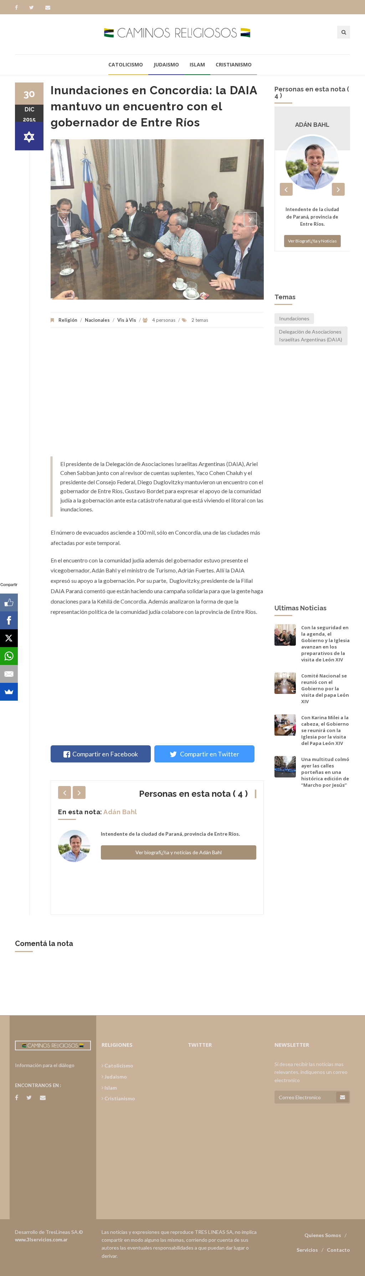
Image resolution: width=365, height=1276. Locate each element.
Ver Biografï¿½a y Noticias (312, 262)
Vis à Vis (126, 320)
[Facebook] (20, 7)
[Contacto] (47, 7)
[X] (9, 638)
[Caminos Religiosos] (183, 34)
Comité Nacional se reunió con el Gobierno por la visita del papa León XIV (325, 688)
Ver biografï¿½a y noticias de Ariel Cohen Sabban (178, 860)
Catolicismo (125, 64)
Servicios (307, 1250)
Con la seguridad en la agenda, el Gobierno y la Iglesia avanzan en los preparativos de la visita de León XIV (325, 643)
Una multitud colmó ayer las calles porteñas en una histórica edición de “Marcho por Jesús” (325, 772)
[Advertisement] (157, 396)
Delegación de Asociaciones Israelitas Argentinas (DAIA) (310, 335)
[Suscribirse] (342, 1097)
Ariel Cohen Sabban (136, 812)
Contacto (338, 1250)
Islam (197, 64)
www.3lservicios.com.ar (41, 1239)
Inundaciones (294, 318)
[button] (64, 219)
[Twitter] (35, 7)
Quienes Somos (322, 1235)
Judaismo (166, 64)
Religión (67, 320)
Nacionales (97, 320)
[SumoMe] (9, 692)
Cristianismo (234, 64)
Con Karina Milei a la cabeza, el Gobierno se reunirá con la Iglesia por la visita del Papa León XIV (325, 730)
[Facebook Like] (9, 602)
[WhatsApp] (9, 656)
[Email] (9, 674)
